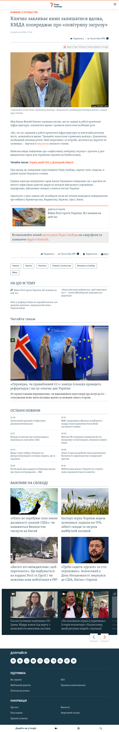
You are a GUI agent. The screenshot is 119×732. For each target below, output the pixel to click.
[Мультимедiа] (56, 728)
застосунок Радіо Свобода (60, 235)
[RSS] (60, 661)
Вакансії (65, 707)
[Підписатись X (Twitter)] (26, 661)
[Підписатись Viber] (46, 661)
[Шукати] (101, 728)
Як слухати (16, 680)
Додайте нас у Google (26, 728)
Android (42, 239)
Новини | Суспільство (24, 12)
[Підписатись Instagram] (40, 661)
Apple (31, 239)
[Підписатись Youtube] (33, 661)
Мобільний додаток (20, 685)
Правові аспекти (19, 718)
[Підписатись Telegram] (53, 661)
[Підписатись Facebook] (13, 661)
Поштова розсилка (20, 691)
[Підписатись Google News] (20, 661)
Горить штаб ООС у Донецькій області (51, 162)
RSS (63, 680)
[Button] (77, 39)
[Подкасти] (78, 728)
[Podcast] (67, 661)
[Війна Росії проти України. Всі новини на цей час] (28, 217)
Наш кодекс (16, 713)
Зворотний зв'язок (70, 713)
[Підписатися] (73, 661)
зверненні (43, 144)
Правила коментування (73, 685)
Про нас (14, 707)
